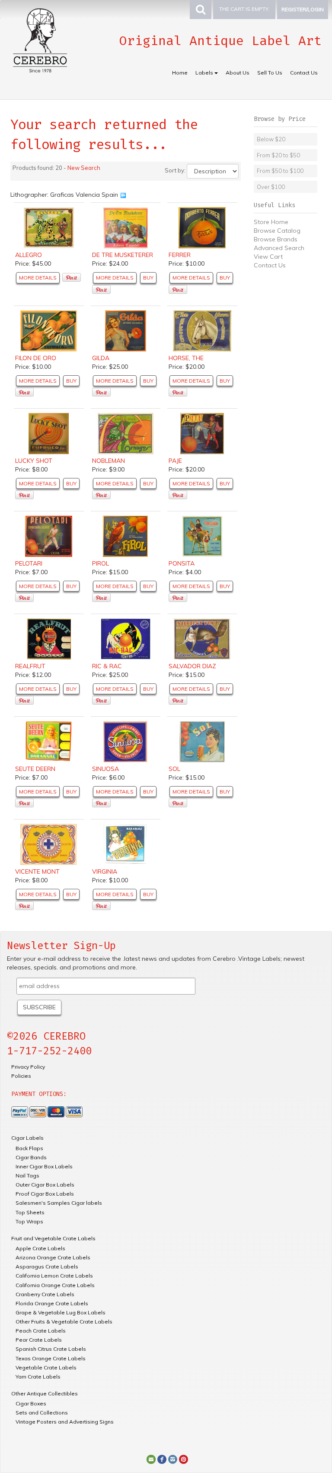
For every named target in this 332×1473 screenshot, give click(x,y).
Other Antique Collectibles (44, 1393)
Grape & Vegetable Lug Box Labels (60, 1312)
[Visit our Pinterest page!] (183, 1459)
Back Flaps (29, 1148)
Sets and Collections (42, 1412)
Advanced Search (279, 248)
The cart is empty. (244, 9)
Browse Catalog (277, 230)
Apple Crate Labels (40, 1248)
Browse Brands (275, 239)
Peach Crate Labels (41, 1330)
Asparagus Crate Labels (47, 1266)
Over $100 (271, 186)
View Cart (268, 256)
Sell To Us (269, 72)
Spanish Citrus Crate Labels (51, 1349)
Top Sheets (30, 1212)
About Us (237, 72)
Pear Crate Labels (39, 1339)
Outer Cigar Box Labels (45, 1184)
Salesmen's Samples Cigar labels (59, 1203)
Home (180, 72)
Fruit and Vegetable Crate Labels (53, 1238)
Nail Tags (27, 1175)
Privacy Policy (28, 1066)
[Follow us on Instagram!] (172, 1459)
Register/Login (302, 9)
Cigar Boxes (31, 1403)
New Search (83, 167)
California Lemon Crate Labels (54, 1275)
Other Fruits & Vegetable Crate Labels (64, 1321)
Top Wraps (29, 1221)
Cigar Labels (27, 1138)
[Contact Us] (151, 1459)
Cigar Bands (31, 1157)
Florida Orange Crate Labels (52, 1303)
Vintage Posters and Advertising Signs (65, 1421)
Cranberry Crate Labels (45, 1294)
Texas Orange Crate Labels (51, 1358)
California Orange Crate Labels (55, 1285)
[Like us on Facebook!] (161, 1459)
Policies (21, 1076)
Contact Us (304, 72)
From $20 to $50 (278, 155)
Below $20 (271, 139)
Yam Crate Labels (38, 1376)
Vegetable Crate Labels (46, 1367)
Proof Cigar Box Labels (45, 1193)
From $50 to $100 (280, 170)
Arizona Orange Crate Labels (53, 1257)
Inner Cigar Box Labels (44, 1166)
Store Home (271, 222)
